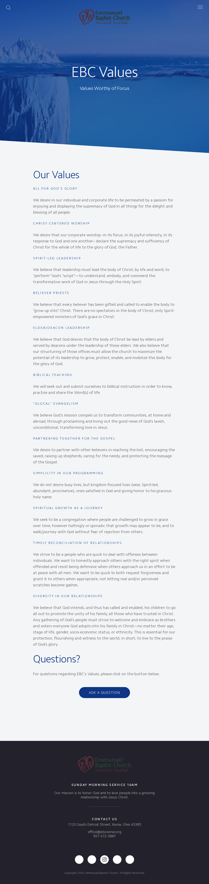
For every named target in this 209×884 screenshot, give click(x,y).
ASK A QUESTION (104, 692)
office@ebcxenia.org (104, 832)
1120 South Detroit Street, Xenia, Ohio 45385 (104, 824)
